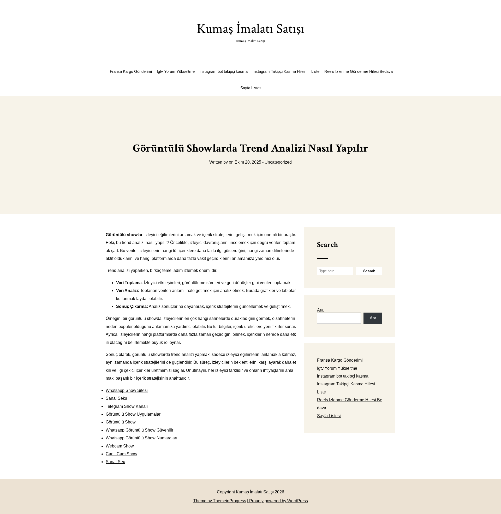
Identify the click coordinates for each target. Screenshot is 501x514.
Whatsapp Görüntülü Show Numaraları (141, 438)
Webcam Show (120, 446)
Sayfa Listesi (251, 88)
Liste (315, 71)
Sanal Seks (116, 398)
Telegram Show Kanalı (127, 406)
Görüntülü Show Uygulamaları (134, 414)
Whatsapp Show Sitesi (127, 390)
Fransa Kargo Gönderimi (131, 71)
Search (327, 244)
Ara (320, 310)
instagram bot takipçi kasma (224, 71)
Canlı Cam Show (121, 454)
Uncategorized (278, 162)
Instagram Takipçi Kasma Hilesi (279, 71)
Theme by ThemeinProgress (219, 501)
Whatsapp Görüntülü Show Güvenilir (139, 430)
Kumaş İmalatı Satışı (251, 31)
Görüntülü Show (121, 422)
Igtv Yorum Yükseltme (176, 71)
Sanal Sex (115, 461)
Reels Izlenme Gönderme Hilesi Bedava (358, 71)
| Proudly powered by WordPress (277, 501)
